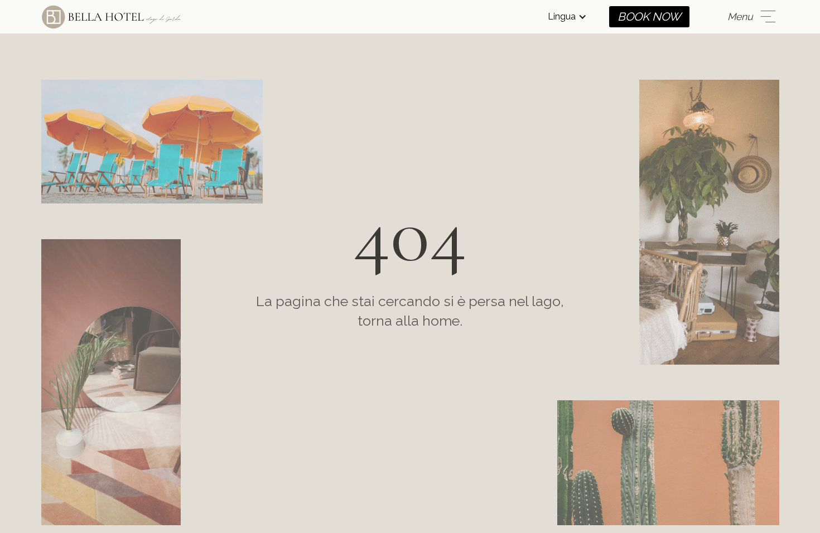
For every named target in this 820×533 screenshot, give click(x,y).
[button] (567, 16)
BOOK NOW (649, 16)
